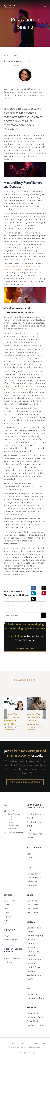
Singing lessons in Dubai (36, 816)
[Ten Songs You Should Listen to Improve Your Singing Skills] (13, 703)
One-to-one (9, 901)
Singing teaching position (12, 960)
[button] (5, 714)
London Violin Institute (34, 961)
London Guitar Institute (34, 945)
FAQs (6, 935)
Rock (6, 920)
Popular (8, 916)
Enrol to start (10, 939)
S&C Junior (32, 908)
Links (29, 858)
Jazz (6, 908)
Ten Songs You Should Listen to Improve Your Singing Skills (9, 704)
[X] (43, 588)
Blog (29, 854)
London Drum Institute (34, 977)
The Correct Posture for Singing (24, 389)
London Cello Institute (33, 953)
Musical (7, 912)
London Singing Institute (35, 937)
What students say (36, 834)
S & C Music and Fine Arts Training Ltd (23, 1043)
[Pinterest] (43, 593)
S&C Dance (32, 912)
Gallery (17, 704)
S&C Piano (32, 901)
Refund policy (34, 878)
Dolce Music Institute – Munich (36, 1023)
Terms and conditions (32, 884)
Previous (9, 605)
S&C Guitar (32, 905)
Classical (8, 905)
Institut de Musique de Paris (35, 996)
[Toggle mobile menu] (45, 6)
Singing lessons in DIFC (36, 824)
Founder (31, 838)
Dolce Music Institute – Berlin (35, 1015)
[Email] (33, 598)
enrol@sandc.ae (33, 1047)
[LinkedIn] (33, 593)
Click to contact (15, 833)
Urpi (27, 61)
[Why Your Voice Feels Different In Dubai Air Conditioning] (36, 703)
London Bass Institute (33, 969)
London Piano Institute (34, 930)
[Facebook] (33, 588)
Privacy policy (34, 874)
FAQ (29, 830)
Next (42, 605)
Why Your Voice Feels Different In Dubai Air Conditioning (33, 704)
